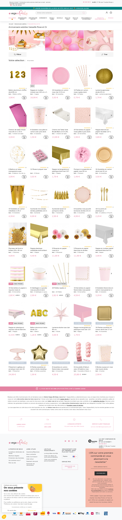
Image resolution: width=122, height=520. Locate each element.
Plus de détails (17, 5)
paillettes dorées (99, 401)
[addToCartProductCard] (24, 97)
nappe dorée (64, 399)
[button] (4, 516)
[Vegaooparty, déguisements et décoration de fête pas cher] (18, 12)
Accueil (11, 24)
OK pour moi (32, 510)
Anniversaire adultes (20, 24)
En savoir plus (12, 510)
